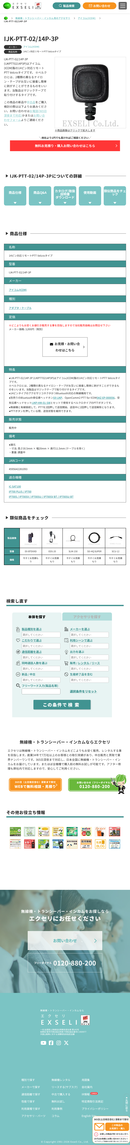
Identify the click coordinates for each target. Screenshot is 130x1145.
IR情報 (86, 1094)
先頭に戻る (127, 1105)
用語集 (86, 1080)
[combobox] (41, 634)
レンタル (83, 663)
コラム (55, 1116)
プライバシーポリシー (95, 1109)
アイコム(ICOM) (87, 18)
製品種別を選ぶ (32, 629)
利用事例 (57, 1109)
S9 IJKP (57, 397)
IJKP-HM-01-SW (41, 403)
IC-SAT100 (15, 486)
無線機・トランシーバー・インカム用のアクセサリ (42, 18)
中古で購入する (61, 1094)
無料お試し (58, 1101)
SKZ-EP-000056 (106, 397)
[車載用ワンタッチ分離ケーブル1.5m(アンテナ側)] (73, 538)
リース (95, 663)
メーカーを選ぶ (80, 629)
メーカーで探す (30, 1087)
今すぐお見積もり (31, 559)
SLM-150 (73, 551)
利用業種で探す (30, 1109)
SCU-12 (115, 551)
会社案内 (87, 1087)
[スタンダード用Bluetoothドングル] (31, 538)
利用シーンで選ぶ (81, 640)
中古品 (31, 102)
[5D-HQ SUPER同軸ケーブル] (94, 538)
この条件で (62, 704)
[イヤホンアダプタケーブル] (115, 538)
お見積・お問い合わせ (67, 346)
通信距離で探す (30, 1094)
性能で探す (28, 1101)
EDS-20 (52, 551)
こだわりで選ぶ (32, 640)
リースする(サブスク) (65, 1087)
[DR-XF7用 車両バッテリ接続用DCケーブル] (52, 537)
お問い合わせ (101, 6)
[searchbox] (41, 634)
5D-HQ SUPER (94, 551)
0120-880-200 (65, 962)
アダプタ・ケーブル (20, 308)
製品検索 (69, 6)
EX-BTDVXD (31, 551)
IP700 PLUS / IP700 (20, 491)
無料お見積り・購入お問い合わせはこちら (65, 145)
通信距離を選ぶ (32, 652)
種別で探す (28, 1080)
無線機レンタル (61, 1080)
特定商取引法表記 (92, 1101)
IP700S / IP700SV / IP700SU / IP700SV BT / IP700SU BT (41, 496)
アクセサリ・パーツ (33, 1116)
